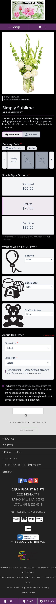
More (6, 127)
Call (10, 601)
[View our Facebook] (20, 482)
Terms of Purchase (36, 587)
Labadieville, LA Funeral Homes (18, 567)
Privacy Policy (15, 587)
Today (32, 148)
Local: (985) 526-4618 (28, 504)
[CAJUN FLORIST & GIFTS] (28, 19)
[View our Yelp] (35, 482)
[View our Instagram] (30, 482)
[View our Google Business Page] (25, 482)
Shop (16, 27)
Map (29, 601)
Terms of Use (28, 592)
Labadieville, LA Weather (15, 577)
